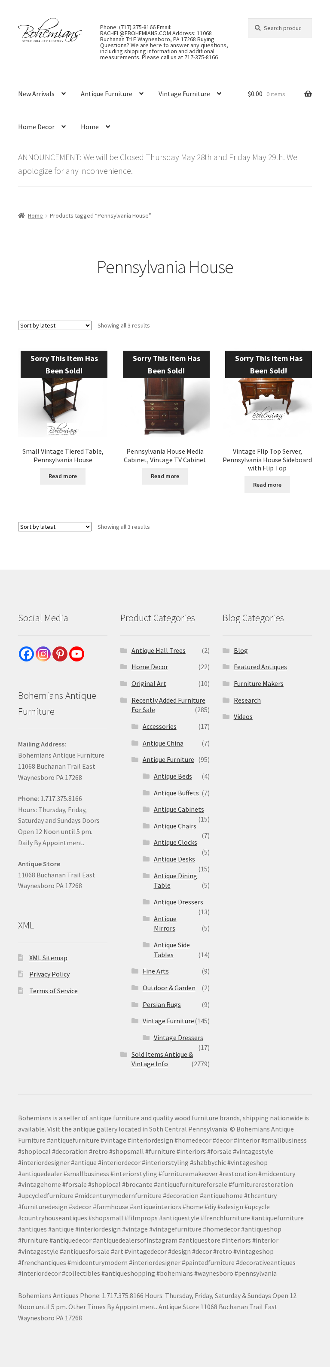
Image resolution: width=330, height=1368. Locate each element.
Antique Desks (174, 859)
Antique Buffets (176, 793)
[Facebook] (26, 653)
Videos (243, 716)
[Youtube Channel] (76, 653)
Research (247, 700)
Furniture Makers (259, 683)
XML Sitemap (48, 957)
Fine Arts (156, 971)
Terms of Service (53, 990)
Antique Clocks (175, 842)
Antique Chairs (175, 826)
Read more (63, 476)
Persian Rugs (162, 1004)
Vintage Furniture (184, 93)
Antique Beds (173, 776)
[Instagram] (43, 653)
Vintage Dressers (178, 1037)
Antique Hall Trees (158, 650)
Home (90, 126)
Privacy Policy (49, 974)
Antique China (163, 743)
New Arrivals (36, 93)
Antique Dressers (178, 902)
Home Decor (36, 126)
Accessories (160, 726)
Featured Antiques (260, 666)
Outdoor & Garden (169, 987)
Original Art (148, 683)
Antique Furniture (106, 93)
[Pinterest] (59, 653)
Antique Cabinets (179, 809)
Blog (241, 650)
